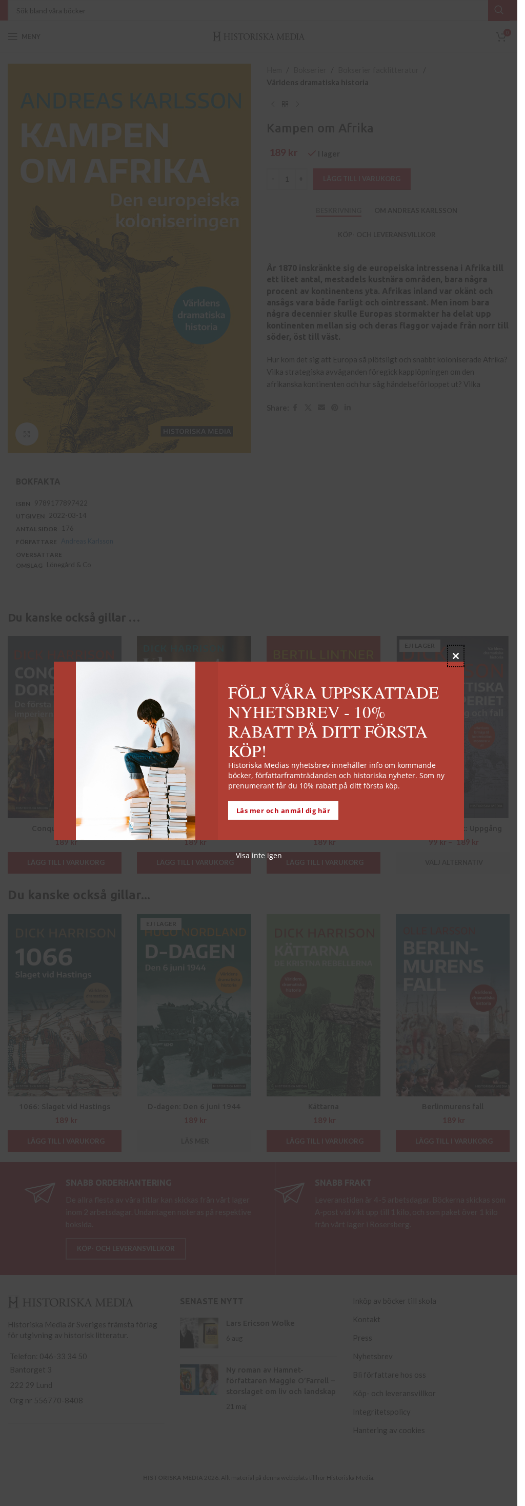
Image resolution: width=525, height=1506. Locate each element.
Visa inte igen (259, 855)
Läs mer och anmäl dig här (283, 810)
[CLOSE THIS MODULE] (456, 656)
